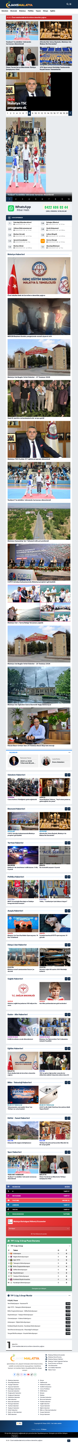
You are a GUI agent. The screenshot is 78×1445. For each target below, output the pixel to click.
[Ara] (68, 4)
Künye (42, 1380)
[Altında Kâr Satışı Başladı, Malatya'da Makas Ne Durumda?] (54, 821)
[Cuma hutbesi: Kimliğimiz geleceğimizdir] (23, 787)
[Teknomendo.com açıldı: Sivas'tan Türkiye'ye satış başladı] (23, 1095)
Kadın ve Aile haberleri (15, 1412)
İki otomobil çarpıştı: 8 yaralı (49, 867)
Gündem (4, 11)
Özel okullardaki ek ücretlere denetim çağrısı (28, 1346)
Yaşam (38, 11)
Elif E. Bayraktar (25, 758)
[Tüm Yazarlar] (69, 752)
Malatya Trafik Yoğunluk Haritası (58, 1361)
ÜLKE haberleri (12, 1414)
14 (48, 113)
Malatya (22, 11)
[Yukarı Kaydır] (66, 774)
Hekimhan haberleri (14, 1397)
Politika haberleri (45, 1401)
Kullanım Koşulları (45, 1384)
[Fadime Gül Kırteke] (46, 761)
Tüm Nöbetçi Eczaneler (40, 1234)
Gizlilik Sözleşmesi (45, 1386)
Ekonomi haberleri (45, 1399)
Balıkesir (11, 865)
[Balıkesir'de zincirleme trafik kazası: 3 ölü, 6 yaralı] (23, 855)
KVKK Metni (43, 1391)
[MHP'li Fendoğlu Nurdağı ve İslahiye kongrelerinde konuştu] (23, 889)
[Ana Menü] (70, 4)
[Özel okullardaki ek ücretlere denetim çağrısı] (23, 1061)
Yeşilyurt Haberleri (16, 1174)
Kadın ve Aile (13, 1037)
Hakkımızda (43, 1382)
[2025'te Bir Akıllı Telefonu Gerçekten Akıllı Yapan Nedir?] (54, 1095)
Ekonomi (13, 11)
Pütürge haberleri (13, 1403)
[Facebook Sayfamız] (14, 1374)
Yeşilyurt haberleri (13, 1408)
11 (39, 113)
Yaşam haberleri (45, 1406)
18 (61, 113)
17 (58, 113)
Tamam (14, 1436)
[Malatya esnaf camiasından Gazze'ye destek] (23, 957)
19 (64, 113)
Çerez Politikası (45, 1389)
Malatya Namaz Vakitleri (55, 1359)
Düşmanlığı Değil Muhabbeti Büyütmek (27, 762)
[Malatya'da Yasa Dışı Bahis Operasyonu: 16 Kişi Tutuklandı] (23, 923)
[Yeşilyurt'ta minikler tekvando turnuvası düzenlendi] (23, 1164)
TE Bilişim (43, 1429)
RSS (20, 1423)
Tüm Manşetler (52, 1365)
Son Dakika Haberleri (54, 1367)
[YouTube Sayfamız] (28, 1374)
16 (54, 113)
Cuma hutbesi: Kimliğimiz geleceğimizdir (22, 799)
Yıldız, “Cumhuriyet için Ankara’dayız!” (53, 901)
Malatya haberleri (13, 1380)
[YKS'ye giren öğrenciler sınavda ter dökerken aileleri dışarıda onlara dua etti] (54, 1061)
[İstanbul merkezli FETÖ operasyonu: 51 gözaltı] (54, 923)
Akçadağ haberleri (13, 1382)
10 (36, 113)
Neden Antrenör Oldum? (59, 762)
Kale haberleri (12, 1399)
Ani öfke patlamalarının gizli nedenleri (53, 1003)
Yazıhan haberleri (13, 1406)
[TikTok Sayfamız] (31, 1374)
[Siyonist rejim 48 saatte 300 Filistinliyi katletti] (54, 957)
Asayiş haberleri (45, 1412)
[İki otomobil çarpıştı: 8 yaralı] (54, 855)
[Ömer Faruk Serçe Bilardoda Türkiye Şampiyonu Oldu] (54, 1164)
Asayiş (10, 933)
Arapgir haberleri (13, 1384)
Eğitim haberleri (45, 1408)
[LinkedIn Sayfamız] (24, 1374)
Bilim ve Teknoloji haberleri (48, 1410)
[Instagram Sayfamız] (21, 1374)
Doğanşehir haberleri (14, 1393)
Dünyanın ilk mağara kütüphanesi (19, 1143)
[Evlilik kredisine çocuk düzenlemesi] (23, 1027)
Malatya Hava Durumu (55, 1357)
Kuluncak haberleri (13, 1401)
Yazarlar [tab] (13, 752)
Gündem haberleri (45, 1397)
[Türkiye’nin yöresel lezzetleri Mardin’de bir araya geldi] (54, 1130)
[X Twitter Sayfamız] (18, 1374)
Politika (31, 11)
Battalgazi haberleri (14, 1389)
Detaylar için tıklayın (39, 1288)
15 (51, 113)
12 (42, 113)
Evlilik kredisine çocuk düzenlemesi (20, 1039)
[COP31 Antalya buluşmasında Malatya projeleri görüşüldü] (23, 821)
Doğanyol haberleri (14, 1395)
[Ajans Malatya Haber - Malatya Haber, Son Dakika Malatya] (19, 4)
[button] (66, 774)
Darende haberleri (13, 1391)
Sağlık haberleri (45, 1403)
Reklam (42, 1395)
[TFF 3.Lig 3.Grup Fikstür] (69, 1295)
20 (67, 113)
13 (45, 113)
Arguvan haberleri (13, 1386)
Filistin (11, 967)
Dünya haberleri (45, 1414)
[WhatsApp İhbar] (35, 1374)
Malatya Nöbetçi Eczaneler (56, 1355)
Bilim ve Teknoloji (15, 1105)
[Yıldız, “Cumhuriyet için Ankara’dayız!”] (54, 889)
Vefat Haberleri (12, 1410)
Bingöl (42, 865)
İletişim (42, 1393)
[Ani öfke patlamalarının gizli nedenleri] (54, 991)
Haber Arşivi (52, 1370)
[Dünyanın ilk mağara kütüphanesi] (23, 1130)
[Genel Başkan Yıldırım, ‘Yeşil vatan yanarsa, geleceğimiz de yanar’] (54, 787)
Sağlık (10, 1001)
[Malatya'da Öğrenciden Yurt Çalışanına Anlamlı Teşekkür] (54, 1027)
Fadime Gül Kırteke (59, 758)
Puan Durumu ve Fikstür (55, 1363)
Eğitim (52, 11)
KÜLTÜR (10, 1140)
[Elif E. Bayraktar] (14, 761)
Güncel (42, 797)
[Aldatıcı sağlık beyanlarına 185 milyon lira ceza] (23, 991)
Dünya (45, 11)
